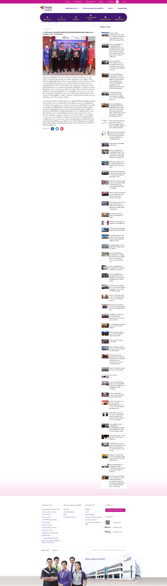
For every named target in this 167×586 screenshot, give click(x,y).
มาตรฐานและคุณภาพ (91, 519)
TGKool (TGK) (46, 522)
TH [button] (125, 1)
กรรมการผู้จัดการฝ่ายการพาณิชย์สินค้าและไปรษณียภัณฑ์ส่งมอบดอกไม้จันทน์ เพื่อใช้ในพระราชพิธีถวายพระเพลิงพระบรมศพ (116, 428)
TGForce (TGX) (46, 517)
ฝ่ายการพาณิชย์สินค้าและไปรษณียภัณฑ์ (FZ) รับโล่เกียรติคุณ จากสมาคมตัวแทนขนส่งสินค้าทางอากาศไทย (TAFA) (117, 277)
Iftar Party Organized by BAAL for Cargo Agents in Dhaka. (116, 215)
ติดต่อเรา (101, 1)
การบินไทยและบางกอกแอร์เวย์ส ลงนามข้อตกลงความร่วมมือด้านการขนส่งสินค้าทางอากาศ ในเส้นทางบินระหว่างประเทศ (117, 447)
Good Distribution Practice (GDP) (51, 509)
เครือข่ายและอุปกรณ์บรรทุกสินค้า (93, 8)
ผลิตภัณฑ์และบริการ (72, 8)
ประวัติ (87, 512)
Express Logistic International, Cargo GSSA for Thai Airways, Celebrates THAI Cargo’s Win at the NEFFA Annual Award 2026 (117, 36)
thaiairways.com (117, 527)
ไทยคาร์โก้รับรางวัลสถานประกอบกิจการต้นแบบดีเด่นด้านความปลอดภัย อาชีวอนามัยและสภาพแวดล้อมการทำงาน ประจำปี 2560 (117, 416)
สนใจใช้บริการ (111, 1)
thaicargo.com (117, 522)
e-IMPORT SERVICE (105, 19)
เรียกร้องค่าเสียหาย (119, 19)
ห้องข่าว (110, 8)
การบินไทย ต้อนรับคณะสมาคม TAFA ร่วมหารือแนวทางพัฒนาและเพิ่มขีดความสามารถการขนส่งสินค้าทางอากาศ (117, 96)
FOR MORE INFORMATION (115, 510)
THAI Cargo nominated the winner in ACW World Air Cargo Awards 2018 (116, 334)
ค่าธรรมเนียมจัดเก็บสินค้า (91, 18)
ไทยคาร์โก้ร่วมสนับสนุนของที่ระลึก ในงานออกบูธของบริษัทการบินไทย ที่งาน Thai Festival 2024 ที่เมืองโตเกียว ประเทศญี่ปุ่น (117, 184)
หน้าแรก (68, 1)
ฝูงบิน (64, 514)
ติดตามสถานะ (47, 19)
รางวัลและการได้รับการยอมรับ (93, 517)
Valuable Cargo (46, 535)
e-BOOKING (76, 19)
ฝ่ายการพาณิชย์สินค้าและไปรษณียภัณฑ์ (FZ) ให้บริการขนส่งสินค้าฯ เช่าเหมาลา (117, 268)
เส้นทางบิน (66, 509)
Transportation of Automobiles (50, 533)
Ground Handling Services (49, 527)
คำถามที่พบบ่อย (78, 1)
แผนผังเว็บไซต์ (45, 550)
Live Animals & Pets (47, 530)
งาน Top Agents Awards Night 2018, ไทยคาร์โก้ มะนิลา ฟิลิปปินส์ (117, 326)
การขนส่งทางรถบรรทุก (69, 517)
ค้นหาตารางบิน (61, 19)
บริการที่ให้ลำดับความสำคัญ (49, 519)
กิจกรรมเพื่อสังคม (89, 514)
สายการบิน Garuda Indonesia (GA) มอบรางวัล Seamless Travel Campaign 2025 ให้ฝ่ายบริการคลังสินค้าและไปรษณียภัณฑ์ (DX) (117, 135)
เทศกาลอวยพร (113, 375)
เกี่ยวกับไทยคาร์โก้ (90, 1)
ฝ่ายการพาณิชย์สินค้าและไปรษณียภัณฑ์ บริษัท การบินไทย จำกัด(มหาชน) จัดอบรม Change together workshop (117, 468)
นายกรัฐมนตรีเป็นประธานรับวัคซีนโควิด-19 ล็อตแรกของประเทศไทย (117, 246)
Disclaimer (55, 550)
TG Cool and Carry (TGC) (49, 512)
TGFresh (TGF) (46, 514)
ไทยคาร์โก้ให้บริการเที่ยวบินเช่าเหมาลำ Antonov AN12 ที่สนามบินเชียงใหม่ (117, 348)
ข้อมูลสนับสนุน (122, 8)
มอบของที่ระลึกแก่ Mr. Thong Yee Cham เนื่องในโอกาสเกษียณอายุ (117, 437)
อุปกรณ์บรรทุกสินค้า (68, 512)
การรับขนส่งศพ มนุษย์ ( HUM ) (50, 538)
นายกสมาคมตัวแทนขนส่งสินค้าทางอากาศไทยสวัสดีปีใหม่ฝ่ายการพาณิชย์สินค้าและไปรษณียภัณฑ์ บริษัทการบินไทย (117, 385)
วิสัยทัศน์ (87, 509)
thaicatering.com (117, 532)
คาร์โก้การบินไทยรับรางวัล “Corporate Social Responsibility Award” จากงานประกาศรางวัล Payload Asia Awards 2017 (116, 405)
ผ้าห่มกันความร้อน (46, 525)
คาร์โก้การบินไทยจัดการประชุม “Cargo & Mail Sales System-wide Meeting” (116, 395)
